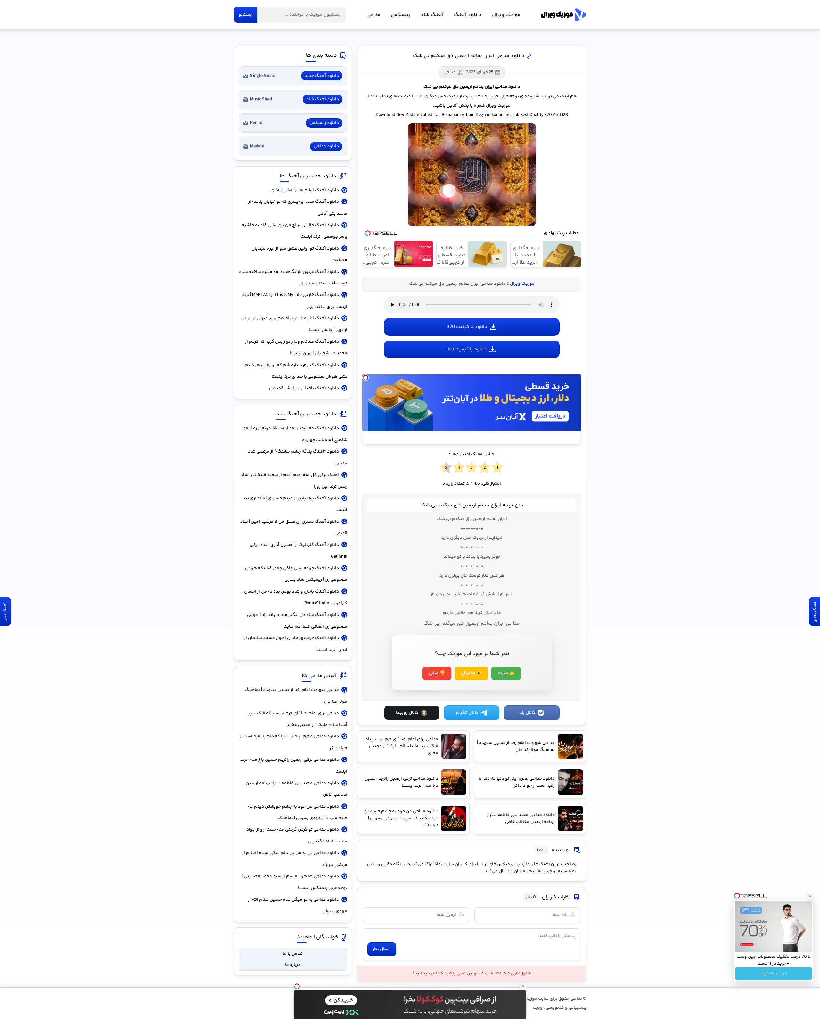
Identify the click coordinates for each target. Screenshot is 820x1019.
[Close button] (810, 895)
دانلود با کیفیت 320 (467, 327)
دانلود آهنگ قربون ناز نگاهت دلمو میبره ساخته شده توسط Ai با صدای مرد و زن (293, 277)
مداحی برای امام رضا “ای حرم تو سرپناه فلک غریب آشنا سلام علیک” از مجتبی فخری (296, 719)
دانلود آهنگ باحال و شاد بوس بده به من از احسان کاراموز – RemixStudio (295, 597)
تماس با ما (293, 953)
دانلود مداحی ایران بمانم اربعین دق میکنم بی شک (469, 56)
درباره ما (292, 964)
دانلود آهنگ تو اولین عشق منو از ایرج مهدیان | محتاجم (298, 254)
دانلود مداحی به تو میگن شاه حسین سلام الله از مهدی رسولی (297, 905)
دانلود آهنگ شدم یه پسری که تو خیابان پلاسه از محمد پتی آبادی (297, 207)
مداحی (373, 15)
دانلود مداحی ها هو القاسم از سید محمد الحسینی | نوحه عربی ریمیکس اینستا (294, 882)
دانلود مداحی (326, 146)
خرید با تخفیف (773, 973)
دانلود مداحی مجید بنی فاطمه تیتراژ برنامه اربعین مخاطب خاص (296, 789)
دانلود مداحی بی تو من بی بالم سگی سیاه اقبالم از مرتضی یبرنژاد (294, 859)
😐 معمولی (471, 673)
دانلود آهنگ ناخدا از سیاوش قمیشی (304, 388)
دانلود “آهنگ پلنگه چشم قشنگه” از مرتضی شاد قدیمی (297, 457)
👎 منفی (437, 673)
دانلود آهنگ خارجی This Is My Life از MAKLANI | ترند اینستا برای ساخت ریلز (294, 301)
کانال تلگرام (467, 712)
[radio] (497, 467)
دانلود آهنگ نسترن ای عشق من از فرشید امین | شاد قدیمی (293, 527)
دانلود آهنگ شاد (322, 99)
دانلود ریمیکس (324, 123)
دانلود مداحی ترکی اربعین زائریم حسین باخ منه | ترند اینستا (293, 765)
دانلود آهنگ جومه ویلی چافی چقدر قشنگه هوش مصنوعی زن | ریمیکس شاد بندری (296, 574)
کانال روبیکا (407, 712)
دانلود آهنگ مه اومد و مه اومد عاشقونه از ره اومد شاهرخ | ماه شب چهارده (295, 434)
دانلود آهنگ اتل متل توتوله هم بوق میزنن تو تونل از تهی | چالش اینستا (294, 324)
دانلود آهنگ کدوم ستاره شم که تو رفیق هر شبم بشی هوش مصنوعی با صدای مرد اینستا (296, 371)
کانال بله (527, 712)
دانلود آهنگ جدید (322, 75)
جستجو (245, 14)
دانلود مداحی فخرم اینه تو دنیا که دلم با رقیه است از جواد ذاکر (293, 742)
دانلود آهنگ (468, 15)
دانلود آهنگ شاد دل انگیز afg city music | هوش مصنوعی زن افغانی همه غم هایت (297, 621)
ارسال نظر (382, 949)
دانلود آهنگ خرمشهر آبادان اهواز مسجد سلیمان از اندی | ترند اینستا (295, 644)
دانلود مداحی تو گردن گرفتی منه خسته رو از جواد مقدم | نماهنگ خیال (296, 835)
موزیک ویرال (563, 14)
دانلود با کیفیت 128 (467, 349)
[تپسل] (365, 377)
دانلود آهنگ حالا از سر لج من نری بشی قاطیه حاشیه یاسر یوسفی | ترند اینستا (294, 231)
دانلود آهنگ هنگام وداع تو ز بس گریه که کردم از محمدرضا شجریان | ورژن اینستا (296, 347)
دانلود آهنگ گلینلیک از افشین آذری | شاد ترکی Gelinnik (298, 550)
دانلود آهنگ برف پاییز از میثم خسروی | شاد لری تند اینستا (295, 504)
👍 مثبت (506, 673)
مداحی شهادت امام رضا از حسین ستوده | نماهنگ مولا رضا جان (296, 695)
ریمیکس (400, 15)
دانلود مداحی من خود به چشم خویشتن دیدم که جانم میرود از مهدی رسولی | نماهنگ (297, 812)
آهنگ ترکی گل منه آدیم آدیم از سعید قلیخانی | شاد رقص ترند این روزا (294, 481)
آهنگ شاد (432, 15)
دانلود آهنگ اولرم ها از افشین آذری (304, 190)
